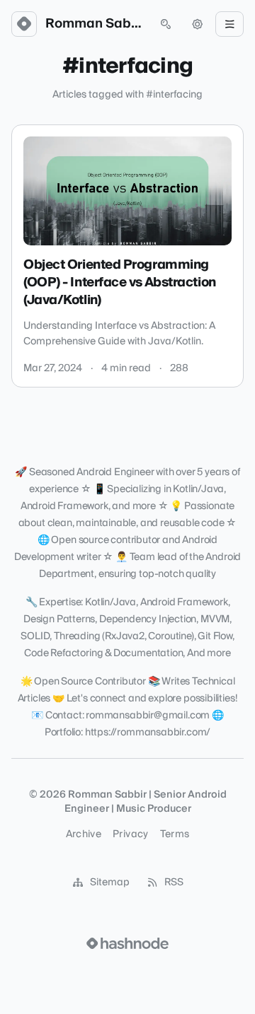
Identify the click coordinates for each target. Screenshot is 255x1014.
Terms (175, 834)
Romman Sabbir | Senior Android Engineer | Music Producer (94, 24)
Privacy (130, 834)
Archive (83, 834)
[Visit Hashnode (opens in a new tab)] (128, 943)
